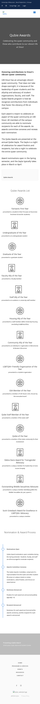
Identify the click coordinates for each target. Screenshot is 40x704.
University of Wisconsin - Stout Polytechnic (14, 2)
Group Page (13, 6)
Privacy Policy (25, 696)
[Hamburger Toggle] (35, 13)
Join (19, 6)
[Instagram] (21, 686)
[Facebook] (16, 686)
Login (24, 6)
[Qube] (5, 13)
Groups (29, 2)
